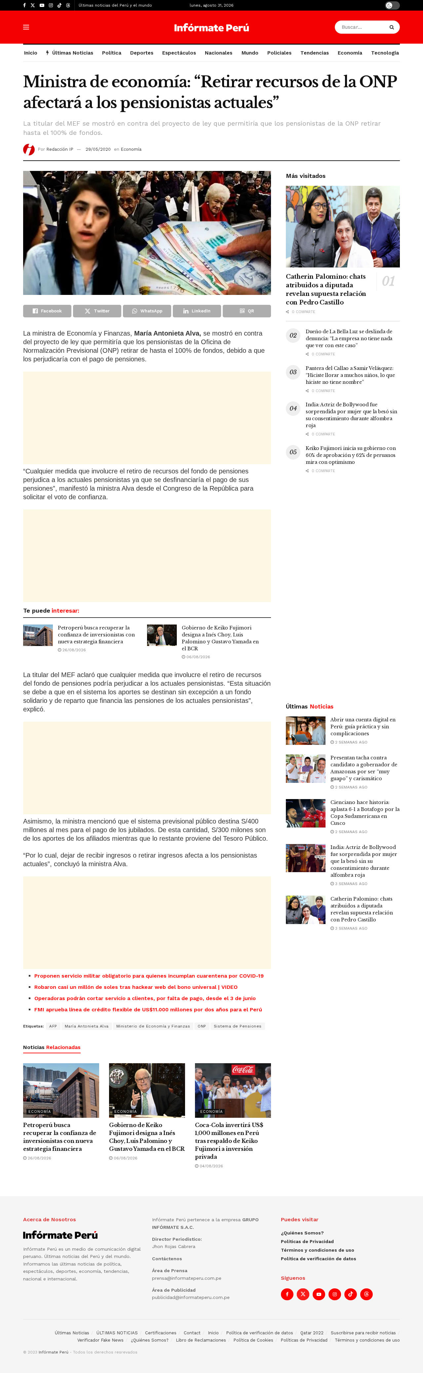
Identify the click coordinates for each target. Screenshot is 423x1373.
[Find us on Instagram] (51, 5)
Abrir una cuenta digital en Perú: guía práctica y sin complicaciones (363, 727)
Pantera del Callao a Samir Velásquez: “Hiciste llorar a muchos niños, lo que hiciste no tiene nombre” (350, 375)
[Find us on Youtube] (42, 5)
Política (111, 53)
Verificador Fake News (100, 1340)
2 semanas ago (350, 742)
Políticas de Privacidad (307, 1241)
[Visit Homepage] (211, 27)
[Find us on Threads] (68, 5)
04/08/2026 (210, 1166)
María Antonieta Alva (87, 1026)
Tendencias (314, 53)
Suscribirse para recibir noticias (363, 1332)
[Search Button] (393, 27)
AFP (53, 1026)
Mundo (250, 53)
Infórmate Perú (53, 1352)
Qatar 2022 (312, 1332)
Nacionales (218, 53)
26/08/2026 (73, 650)
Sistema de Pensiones (238, 1026)
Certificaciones (160, 1332)
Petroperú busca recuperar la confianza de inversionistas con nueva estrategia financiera (96, 635)
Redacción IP (59, 149)
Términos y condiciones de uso (317, 1250)
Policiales (279, 53)
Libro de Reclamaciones (201, 1340)
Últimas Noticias (72, 53)
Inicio (30, 53)
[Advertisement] (147, 418)
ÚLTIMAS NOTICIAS (117, 1332)
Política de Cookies (253, 1340)
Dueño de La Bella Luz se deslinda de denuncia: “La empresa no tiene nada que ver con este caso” (349, 338)
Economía (350, 53)
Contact (192, 1332)
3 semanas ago (350, 883)
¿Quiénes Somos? (302, 1232)
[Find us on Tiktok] (350, 1294)
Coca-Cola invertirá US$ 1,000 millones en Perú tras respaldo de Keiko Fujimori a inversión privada (229, 1141)
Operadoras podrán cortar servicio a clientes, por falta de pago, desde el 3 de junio (145, 998)
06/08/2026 (197, 657)
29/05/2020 (98, 149)
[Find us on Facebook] (24, 5)
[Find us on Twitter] (32, 5)
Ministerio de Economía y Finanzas (153, 1026)
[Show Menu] (26, 27)
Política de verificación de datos (318, 1258)
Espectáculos (179, 53)
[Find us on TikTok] (59, 5)
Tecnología (385, 53)
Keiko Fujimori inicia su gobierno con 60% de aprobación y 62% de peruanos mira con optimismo (351, 455)
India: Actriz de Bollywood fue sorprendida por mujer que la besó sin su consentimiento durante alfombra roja (363, 861)
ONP (202, 1026)
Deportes (141, 53)
